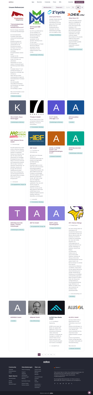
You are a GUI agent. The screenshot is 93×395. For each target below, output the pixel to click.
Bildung (23, 378)
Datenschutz (38, 385)
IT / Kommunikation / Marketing (37, 127)
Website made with (44, 393)
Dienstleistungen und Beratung (37, 54)
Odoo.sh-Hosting (26, 369)
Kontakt (36, 372)
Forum (10, 372)
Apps (33, 2)
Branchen (39, 2)
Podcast (37, 378)
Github (10, 380)
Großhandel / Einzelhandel (55, 156)
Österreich (59, 7)
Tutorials (11, 369)
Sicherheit (37, 387)
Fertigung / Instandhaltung (55, 34)
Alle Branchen (47, 7)
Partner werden (25, 385)
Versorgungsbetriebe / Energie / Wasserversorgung (21, 184)
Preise (54, 2)
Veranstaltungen (39, 376)
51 (51, 354)
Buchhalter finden (26, 381)
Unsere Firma (38, 369)
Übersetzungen (12, 384)
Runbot (10, 382)
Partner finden (25, 383)
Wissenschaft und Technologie (75, 49)
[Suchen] (73, 7)
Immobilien (71, 122)
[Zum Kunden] (17, 16)
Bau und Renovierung (35, 320)
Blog (36, 380)
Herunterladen (12, 378)
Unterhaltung (72, 296)
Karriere (36, 374)
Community (47, 2)
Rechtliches (37, 384)
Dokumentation (12, 371)
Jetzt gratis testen (79, 2)
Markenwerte (38, 371)
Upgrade (24, 373)
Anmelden (70, 2)
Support (23, 372)
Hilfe (60, 2)
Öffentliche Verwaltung (16, 96)
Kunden (36, 381)
